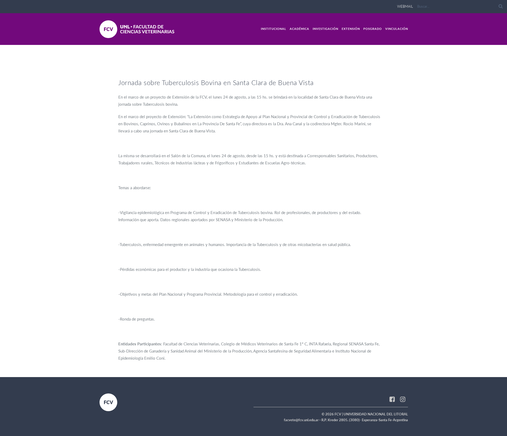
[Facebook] (392, 399)
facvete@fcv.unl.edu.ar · (302, 420)
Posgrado (372, 28)
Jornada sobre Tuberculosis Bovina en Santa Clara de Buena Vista (216, 82)
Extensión (351, 28)
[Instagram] (402, 399)
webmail (405, 6)
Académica (299, 28)
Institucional (273, 28)
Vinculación (396, 28)
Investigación (325, 28)
